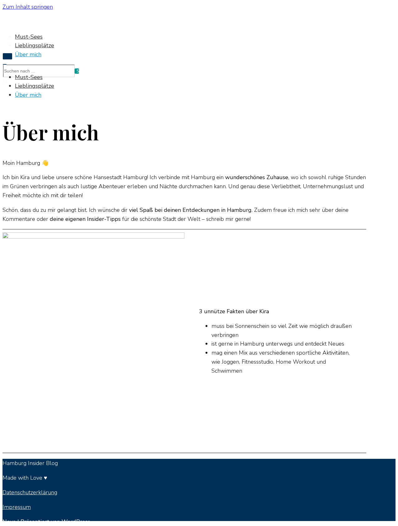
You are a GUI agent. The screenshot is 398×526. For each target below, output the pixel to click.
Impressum (16, 507)
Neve (9, 521)
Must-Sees (29, 36)
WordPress (76, 521)
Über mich (28, 54)
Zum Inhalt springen (27, 7)
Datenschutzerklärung (29, 492)
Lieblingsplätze (34, 45)
